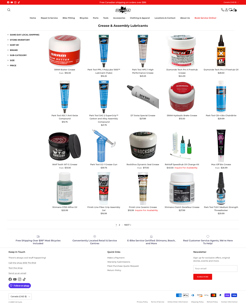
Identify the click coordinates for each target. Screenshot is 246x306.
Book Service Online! (205, 18)
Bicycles (84, 18)
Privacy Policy (142, 302)
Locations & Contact (165, 18)
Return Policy (114, 270)
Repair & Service (49, 18)
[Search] (9, 10)
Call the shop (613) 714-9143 (22, 263)
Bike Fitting (69, 18)
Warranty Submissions (118, 262)
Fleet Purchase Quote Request (123, 266)
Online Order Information (178, 302)
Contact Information (229, 302)
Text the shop (16, 268)
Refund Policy (212, 302)
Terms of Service (157, 302)
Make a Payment (116, 257)
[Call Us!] (222, 10)
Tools (105, 18)
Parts (95, 18)
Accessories (119, 18)
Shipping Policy (197, 302)
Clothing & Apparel (140, 18)
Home (33, 18)
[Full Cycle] (123, 10)
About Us (185, 18)
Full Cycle (18, 302)
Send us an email (17, 273)
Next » (127, 224)
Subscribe (202, 277)
